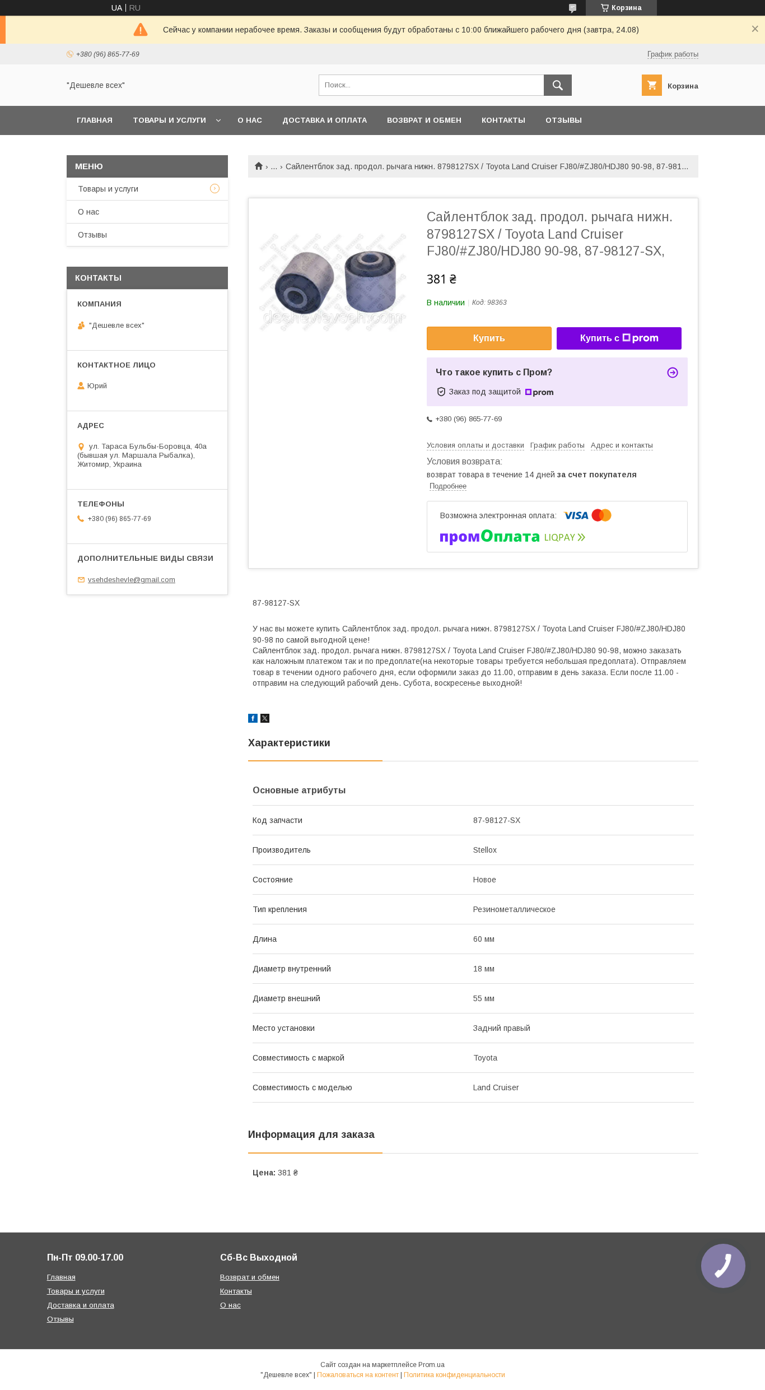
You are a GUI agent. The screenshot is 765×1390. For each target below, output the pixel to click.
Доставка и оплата (324, 120)
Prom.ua (431, 1365)
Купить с (599, 338)
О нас (249, 120)
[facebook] (253, 719)
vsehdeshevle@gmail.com (131, 579)
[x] (264, 719)
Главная (95, 120)
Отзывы (563, 120)
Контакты (503, 120)
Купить (489, 338)
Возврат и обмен (424, 120)
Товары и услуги (169, 120)
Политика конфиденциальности (454, 1375)
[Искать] (558, 85)
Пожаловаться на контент (358, 1375)
